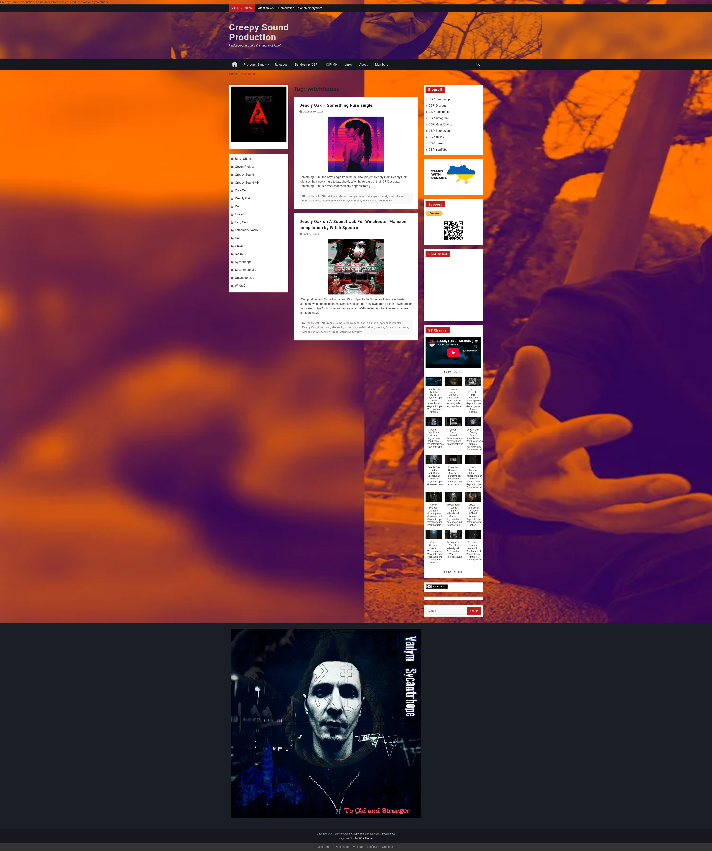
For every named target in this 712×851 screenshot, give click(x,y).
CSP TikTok (436, 137)
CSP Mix (331, 64)
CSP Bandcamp (439, 99)
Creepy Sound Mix (247, 182)
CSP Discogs (437, 105)
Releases (281, 64)
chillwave (341, 196)
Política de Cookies (380, 846)
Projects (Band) (255, 64)
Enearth (240, 214)
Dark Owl (241, 190)
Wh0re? (240, 285)
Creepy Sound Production (259, 32)
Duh (237, 206)
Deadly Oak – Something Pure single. (336, 105)
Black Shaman (244, 158)
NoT (238, 238)
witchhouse (385, 200)
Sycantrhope (353, 200)
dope (320, 327)
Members (381, 64)
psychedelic (360, 327)
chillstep (330, 196)
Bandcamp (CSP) (307, 64)
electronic (314, 200)
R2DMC (240, 254)
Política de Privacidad (349, 846)
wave (405, 327)
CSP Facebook (438, 111)
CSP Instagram (438, 118)
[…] (371, 186)
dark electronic (369, 322)
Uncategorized (244, 277)
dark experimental (390, 322)
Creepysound (352, 322)
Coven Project (244, 166)
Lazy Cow (241, 222)
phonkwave (338, 200)
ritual (371, 327)
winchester (308, 331)
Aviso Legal (323, 846)
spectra (379, 327)
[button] (458, 372)
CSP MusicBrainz (440, 124)
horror (348, 327)
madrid (326, 200)
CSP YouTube (437, 149)
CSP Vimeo (436, 143)
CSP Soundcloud (439, 130)
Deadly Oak (312, 196)
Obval (239, 246)
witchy (358, 331)
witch (319, 331)
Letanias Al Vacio (246, 230)
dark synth (373, 196)
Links (348, 64)
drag (327, 327)
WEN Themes (366, 838)
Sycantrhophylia (245, 269)
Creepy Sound (356, 196)
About (363, 64)
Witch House (369, 200)
